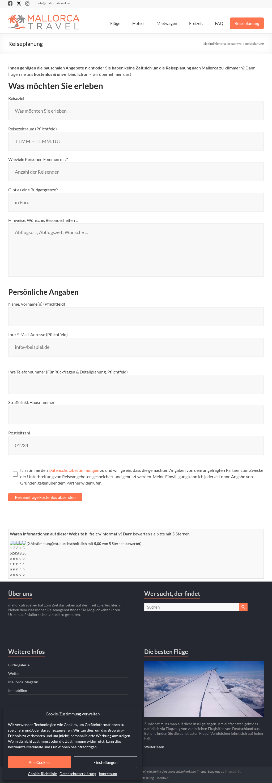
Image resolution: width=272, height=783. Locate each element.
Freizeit (196, 23)
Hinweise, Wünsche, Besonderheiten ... (43, 220)
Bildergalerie (18, 665)
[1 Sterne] (11, 559)
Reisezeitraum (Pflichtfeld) (32, 128)
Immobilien (17, 690)
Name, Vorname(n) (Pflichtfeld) (36, 303)
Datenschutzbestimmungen (74, 470)
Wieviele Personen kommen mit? (38, 159)
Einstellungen (105, 762)
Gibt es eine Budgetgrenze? (33, 189)
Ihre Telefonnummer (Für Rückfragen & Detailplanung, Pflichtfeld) (68, 371)
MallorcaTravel (231, 44)
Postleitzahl (19, 432)
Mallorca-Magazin (23, 682)
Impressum (108, 773)
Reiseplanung (247, 23)
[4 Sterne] (21, 559)
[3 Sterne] (17, 559)
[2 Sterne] (14, 559)
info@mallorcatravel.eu (53, 3)
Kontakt (162, 778)
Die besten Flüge (166, 651)
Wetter (14, 673)
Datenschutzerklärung (78, 773)
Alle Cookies (39, 762)
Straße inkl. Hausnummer (31, 402)
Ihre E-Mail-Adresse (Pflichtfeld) (38, 334)
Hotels (138, 23)
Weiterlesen (154, 747)
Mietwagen (166, 23)
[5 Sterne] (24, 559)
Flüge (115, 23)
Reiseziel (16, 98)
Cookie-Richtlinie (42, 773)
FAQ (219, 23)
